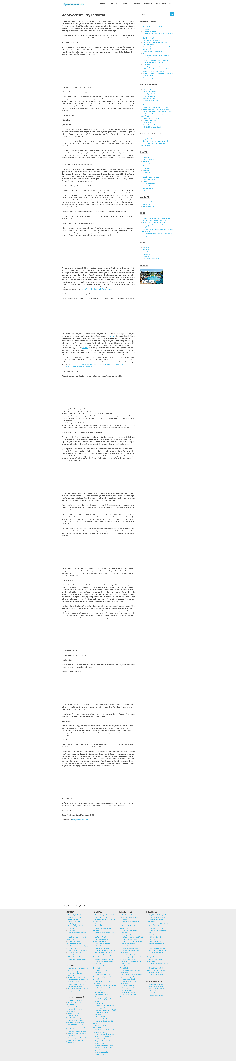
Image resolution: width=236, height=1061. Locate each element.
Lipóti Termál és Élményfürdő (104, 1005)
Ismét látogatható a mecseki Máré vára (155, 222)
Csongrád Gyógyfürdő (156, 928)
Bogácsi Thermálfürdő (75, 1000)
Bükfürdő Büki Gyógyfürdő (151, 40)
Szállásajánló (147, 172)
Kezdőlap (103, 4)
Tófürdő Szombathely (102, 1052)
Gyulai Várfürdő (148, 49)
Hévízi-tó (146, 53)
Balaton (145, 181)
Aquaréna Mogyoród (149, 31)
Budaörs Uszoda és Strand (76, 977)
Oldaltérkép (147, 256)
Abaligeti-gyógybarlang (156, 988)
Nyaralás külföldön (149, 179)
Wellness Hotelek (148, 186)
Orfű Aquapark (100, 1016)
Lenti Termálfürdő (149, 64)
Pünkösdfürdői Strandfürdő (152, 127)
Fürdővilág (146, 157)
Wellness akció (148, 202)
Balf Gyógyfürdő (148, 38)
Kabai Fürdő (126, 963)
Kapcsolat (148, 4)
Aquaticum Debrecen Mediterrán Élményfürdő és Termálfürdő (129, 917)
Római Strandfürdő (149, 125)
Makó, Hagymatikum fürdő (151, 67)
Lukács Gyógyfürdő (149, 96)
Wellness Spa (147, 164)
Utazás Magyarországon (151, 177)
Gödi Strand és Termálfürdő (77, 982)
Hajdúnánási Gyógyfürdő (130, 948)
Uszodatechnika (148, 188)
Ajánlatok (136, 4)
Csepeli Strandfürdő (149, 120)
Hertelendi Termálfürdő (102, 988)
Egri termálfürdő (148, 44)
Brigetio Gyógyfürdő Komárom (153, 62)
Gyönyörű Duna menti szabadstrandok (155, 141)
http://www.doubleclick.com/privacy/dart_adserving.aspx (102, 364)
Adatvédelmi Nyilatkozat (151, 258)
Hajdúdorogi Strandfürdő (130, 955)
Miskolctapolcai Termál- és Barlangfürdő (156, 69)
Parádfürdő (71, 1035)
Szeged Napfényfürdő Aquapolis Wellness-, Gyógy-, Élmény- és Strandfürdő (156, 970)
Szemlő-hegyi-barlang (156, 986)
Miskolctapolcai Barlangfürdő (77, 1031)
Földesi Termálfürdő (128, 946)
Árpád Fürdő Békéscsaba (157, 917)
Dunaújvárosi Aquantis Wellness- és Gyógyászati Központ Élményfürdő (104, 977)
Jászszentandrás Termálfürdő (131, 961)
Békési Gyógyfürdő (155, 926)
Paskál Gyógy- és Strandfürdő (152, 118)
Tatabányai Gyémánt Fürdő (104, 1045)
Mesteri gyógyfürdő (101, 1008)
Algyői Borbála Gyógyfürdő (157, 915)
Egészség (146, 161)
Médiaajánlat (161, 4)
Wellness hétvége (149, 183)
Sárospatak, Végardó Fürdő (77, 1038)
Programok (146, 168)
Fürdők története (148, 159)
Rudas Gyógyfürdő (149, 98)
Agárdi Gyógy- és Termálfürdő (105, 915)
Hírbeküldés (147, 252)
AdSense (111, 336)
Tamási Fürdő (99, 1043)
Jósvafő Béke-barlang (156, 984)
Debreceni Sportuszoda (129, 939)
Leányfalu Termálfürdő (75, 991)
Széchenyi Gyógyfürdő (150, 100)
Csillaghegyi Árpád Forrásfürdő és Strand (156, 107)
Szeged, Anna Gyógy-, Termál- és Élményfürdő (158, 73)
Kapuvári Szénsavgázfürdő (103, 997)
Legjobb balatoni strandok (151, 139)
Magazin (124, 4)
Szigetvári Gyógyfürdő (102, 1041)
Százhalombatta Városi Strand (78, 988)
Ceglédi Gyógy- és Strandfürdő (78, 979)
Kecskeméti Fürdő (155, 941)
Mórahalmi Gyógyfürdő (156, 952)
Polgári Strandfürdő (128, 979)
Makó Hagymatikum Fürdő (157, 950)
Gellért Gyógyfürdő (149, 91)
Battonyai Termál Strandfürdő (158, 924)
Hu (170, 4)
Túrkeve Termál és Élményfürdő (132, 992)
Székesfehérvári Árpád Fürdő (104, 1034)
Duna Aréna (147, 103)
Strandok (146, 170)
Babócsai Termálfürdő (102, 926)
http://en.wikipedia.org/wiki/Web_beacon (97, 289)
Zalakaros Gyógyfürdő (150, 78)
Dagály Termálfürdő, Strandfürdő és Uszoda (157, 111)
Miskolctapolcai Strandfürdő (77, 1033)
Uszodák (146, 175)
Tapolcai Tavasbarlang (156, 995)
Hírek (144, 190)
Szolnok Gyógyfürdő (149, 75)
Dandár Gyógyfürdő (149, 89)
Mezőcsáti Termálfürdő (75, 1024)
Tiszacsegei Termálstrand (130, 988)
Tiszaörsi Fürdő (127, 990)
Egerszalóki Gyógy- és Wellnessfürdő (155, 42)
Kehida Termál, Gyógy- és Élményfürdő (155, 60)
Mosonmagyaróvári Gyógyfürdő (105, 1010)
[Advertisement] (98, 70)
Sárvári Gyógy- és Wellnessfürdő (153, 71)
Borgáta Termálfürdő (102, 948)
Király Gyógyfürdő (149, 94)
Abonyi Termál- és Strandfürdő (78, 968)
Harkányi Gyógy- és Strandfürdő (153, 51)
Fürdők (114, 4)
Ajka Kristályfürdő (101, 917)
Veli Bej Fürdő (147, 122)
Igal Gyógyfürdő (100, 992)
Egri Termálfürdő (73, 1013)
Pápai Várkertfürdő (101, 1019)
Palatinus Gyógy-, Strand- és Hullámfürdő (156, 109)
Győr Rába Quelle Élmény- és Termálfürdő (156, 47)
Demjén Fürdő (72, 1007)
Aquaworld (146, 105)
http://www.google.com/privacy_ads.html (77, 366)
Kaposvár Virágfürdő (101, 994)
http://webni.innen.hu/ (80, 820)
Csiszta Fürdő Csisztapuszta (104, 959)
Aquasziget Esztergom (102, 924)
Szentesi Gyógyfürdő (156, 974)
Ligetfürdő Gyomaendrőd (157, 948)
